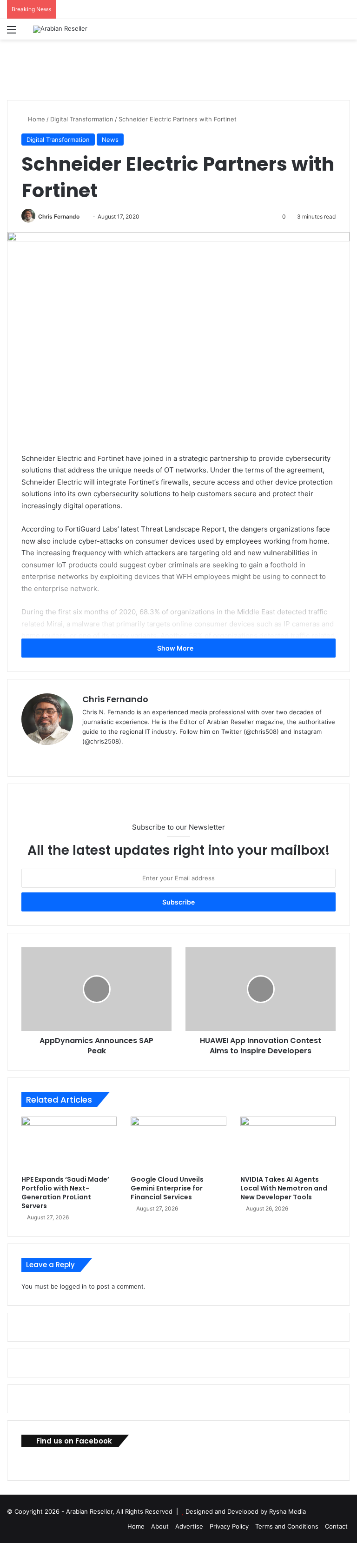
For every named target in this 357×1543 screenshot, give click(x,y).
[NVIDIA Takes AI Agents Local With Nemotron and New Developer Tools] (288, 1144)
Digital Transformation (81, 119)
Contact (336, 1526)
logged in (73, 1286)
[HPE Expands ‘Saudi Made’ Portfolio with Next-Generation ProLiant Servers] (69, 1144)
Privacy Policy (229, 1526)
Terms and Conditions (286, 1526)
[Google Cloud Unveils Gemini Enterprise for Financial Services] (178, 1144)
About (160, 1526)
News (110, 139)
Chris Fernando (58, 216)
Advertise (189, 1526)
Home (35, 119)
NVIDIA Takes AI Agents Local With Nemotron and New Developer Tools (283, 1188)
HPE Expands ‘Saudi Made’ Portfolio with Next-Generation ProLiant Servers (65, 1192)
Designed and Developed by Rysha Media (245, 1511)
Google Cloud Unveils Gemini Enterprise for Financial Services (167, 1188)
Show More (176, 648)
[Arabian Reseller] (60, 29)
